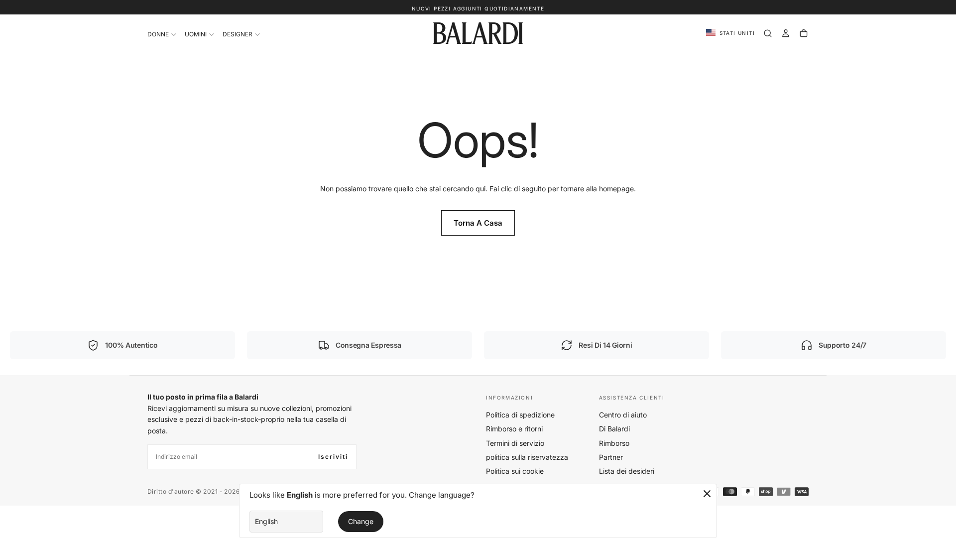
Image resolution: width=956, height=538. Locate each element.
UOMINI (196, 34)
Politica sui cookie (515, 471)
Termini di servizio (515, 443)
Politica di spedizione (520, 414)
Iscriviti (333, 456)
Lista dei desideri (626, 471)
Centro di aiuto (623, 414)
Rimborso (614, 443)
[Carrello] (804, 33)
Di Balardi (614, 428)
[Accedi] (786, 33)
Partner (611, 457)
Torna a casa (478, 223)
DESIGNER (237, 34)
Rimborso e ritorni (514, 428)
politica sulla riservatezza (527, 457)
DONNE (158, 34)
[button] (730, 33)
